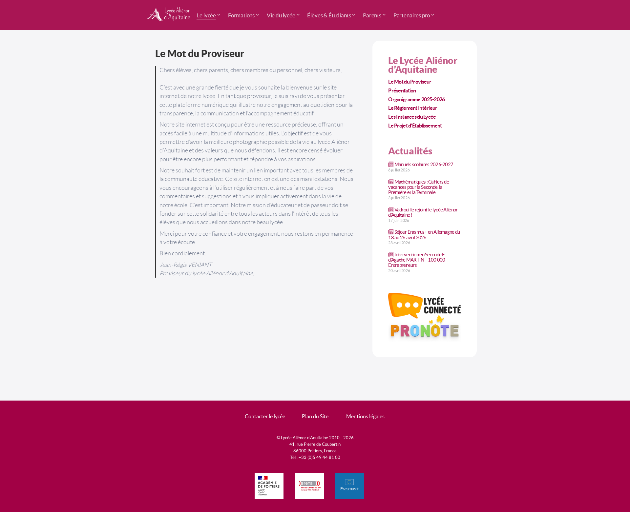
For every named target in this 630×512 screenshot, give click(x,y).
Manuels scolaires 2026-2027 (423, 164)
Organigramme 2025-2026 (416, 99)
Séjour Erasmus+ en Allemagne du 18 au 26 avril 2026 (424, 234)
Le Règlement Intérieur (412, 108)
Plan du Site (315, 416)
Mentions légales (365, 416)
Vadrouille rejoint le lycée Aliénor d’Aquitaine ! (422, 212)
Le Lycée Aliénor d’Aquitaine (422, 65)
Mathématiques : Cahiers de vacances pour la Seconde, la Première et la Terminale (418, 187)
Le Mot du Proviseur (409, 82)
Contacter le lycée (265, 416)
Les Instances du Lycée (412, 117)
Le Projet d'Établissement (415, 125)
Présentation (402, 90)
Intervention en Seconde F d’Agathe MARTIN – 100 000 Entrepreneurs (416, 260)
